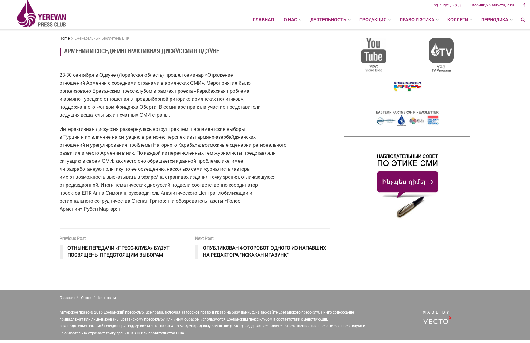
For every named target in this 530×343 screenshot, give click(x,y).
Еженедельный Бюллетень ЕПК (102, 38)
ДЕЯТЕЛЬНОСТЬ (328, 19)
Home (65, 38)
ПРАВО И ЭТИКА (417, 19)
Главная (263, 19)
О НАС (290, 19)
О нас (86, 297)
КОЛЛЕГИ (457, 19)
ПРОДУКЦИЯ (372, 19)
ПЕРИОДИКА (494, 19)
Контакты (107, 297)
